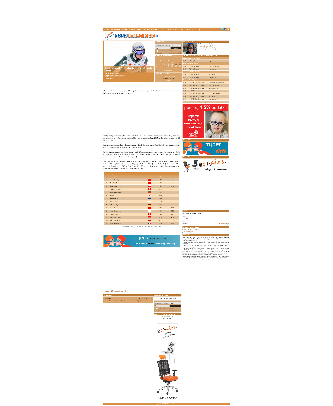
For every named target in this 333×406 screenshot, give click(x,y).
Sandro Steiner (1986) (206, 46)
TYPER (197, 29)
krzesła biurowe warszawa (191, 232)
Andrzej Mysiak (114, 73)
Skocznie (176, 29)
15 (176, 62)
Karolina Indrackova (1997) (208, 50)
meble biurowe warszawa (191, 229)
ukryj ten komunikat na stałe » (205, 259)
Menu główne (115, 29)
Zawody (124, 29)
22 (176, 64)
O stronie (154, 29)
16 (180, 62)
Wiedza (138, 29)
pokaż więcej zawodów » (205, 102)
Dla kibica (146, 29)
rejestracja (158, 53)
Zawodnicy (168, 29)
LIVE (182, 29)
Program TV (189, 29)
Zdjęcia (161, 29)
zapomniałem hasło (175, 53)
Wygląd (106, 29)
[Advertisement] (166, 14)
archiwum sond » (223, 225)
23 (180, 64)
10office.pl (174, 404)
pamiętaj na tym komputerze (166, 50)
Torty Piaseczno (188, 231)
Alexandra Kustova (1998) (208, 48)
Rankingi (132, 29)
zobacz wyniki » (224, 223)
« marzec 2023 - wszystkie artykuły (115, 291)
